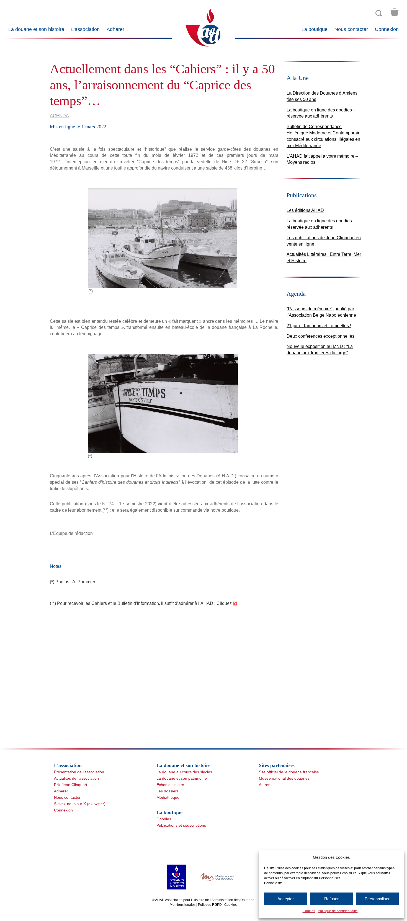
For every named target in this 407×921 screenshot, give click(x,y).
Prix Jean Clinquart (70, 784)
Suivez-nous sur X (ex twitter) (79, 804)
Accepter (285, 898)
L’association (85, 29)
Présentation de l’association (79, 772)
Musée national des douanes (284, 778)
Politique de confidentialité (338, 911)
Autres (264, 784)
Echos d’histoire (170, 784)
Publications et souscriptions (181, 825)
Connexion (387, 29)
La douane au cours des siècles (184, 772)
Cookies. (231, 905)
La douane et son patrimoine (181, 778)
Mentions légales (182, 905)
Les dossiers (167, 791)
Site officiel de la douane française (289, 772)
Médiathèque (167, 797)
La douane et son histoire (36, 29)
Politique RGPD (210, 905)
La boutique (315, 29)
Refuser (331, 898)
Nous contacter (351, 29)
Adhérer (115, 29)
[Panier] (394, 12)
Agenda (59, 115)
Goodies (163, 819)
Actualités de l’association (76, 778)
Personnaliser (377, 898)
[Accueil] (203, 27)
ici (235, 603)
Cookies (309, 911)
